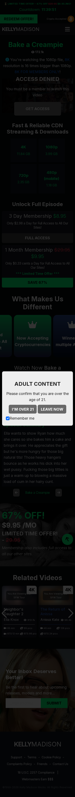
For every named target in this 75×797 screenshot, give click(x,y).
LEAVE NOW (52, 409)
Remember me (22, 418)
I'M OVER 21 (23, 409)
